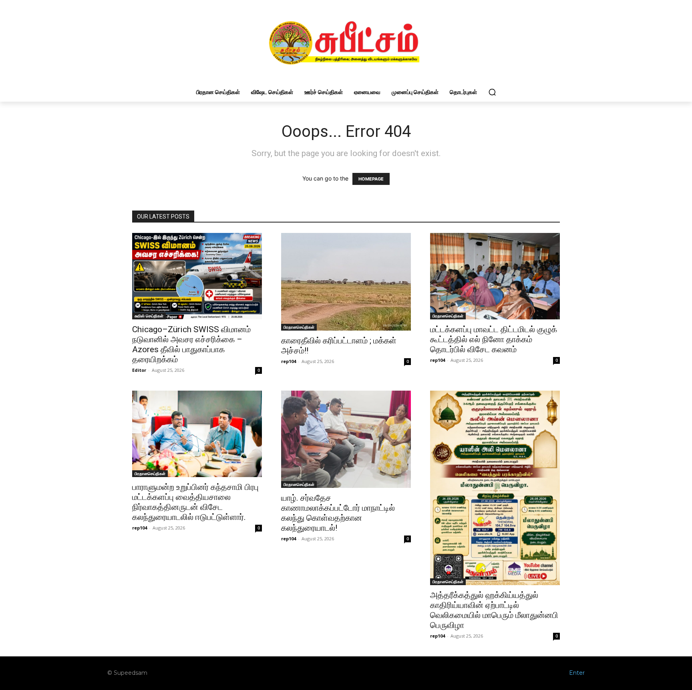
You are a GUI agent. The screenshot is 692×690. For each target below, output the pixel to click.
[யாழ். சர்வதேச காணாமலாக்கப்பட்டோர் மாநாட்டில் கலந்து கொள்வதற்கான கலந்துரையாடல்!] (346, 439)
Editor (139, 370)
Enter (577, 672)
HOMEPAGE (371, 179)
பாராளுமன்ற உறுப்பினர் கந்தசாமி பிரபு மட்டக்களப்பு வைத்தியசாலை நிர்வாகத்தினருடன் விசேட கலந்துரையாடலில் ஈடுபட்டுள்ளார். (195, 502)
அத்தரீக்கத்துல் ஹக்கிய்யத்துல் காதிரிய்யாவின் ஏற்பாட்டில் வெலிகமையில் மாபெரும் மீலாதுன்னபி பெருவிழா (494, 610)
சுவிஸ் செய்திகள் (149, 316)
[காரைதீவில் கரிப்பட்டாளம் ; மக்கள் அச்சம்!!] (346, 282)
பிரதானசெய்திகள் (299, 327)
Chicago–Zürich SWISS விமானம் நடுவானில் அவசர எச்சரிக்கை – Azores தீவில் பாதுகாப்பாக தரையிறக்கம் (191, 344)
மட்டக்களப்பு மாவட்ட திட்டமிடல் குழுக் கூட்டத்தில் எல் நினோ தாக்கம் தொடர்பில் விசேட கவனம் (493, 339)
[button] (492, 92)
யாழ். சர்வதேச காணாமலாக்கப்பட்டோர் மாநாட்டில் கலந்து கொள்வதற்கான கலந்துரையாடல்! (338, 513)
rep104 (288, 361)
